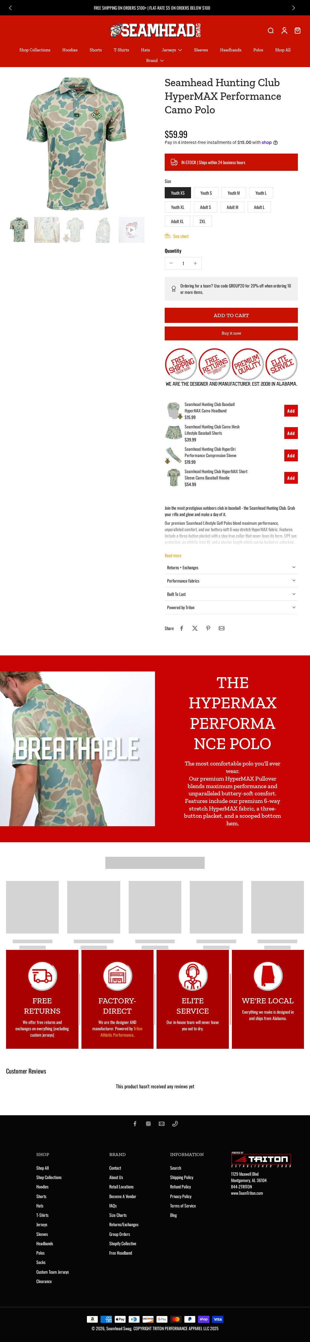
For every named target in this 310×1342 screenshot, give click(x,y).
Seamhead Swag (118, 1328)
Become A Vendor (122, 1196)
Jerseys (41, 1224)
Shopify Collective (122, 1243)
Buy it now (231, 333)
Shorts (41, 1196)
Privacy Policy (180, 1196)
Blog (173, 1215)
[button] (231, 315)
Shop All (42, 1168)
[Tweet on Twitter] (195, 628)
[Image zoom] (75, 145)
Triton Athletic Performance (122, 1031)
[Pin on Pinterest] (208, 628)
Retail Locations (121, 1186)
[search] (270, 30)
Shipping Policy (181, 1177)
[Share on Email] (221, 628)
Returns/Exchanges (123, 1224)
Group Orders (119, 1234)
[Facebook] (135, 1123)
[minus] (171, 263)
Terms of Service (183, 1205)
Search (175, 1168)
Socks (40, 1262)
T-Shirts (42, 1215)
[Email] (161, 1123)
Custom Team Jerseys (52, 1272)
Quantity (173, 250)
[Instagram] (148, 1123)
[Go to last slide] (10, 7)
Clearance (44, 1281)
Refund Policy (180, 1186)
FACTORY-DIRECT (117, 1006)
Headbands (44, 1243)
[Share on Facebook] (181, 628)
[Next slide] (293, 7)
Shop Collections (48, 1177)
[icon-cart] (297, 30)
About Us (116, 1177)
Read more (173, 555)
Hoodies (42, 1186)
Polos (40, 1253)
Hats (39, 1205)
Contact (115, 1168)
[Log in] (284, 30)
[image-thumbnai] (19, 230)
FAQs (113, 1205)
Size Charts (118, 1215)
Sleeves (42, 1234)
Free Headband (120, 1253)
